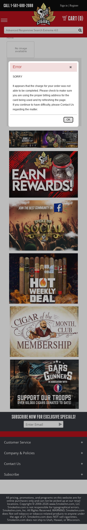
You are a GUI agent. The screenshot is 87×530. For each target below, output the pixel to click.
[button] (70, 67)
